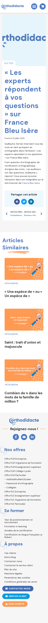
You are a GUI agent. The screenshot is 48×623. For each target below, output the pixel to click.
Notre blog (10, 557)
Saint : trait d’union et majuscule (23, 344)
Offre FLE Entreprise (15, 491)
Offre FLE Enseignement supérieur (22, 495)
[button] (34, 6)
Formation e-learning (15, 526)
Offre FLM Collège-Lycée (17, 471)
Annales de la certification (18, 530)
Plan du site (10, 569)
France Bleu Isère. (31, 183)
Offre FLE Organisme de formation (22, 499)
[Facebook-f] (16, 437)
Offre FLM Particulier (15, 475)
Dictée (9, 63)
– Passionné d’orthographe (18, 483)
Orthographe (11, 283)
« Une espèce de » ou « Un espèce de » (23, 293)
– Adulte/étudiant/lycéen (17, 479)
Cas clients (10, 553)
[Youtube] (24, 437)
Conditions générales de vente (20, 581)
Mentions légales (13, 573)
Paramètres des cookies (17, 577)
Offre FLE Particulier (14, 503)
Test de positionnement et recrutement (18, 521)
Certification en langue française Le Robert (23, 536)
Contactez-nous (13, 561)
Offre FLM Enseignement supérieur (22, 467)
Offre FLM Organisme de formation (23, 462)
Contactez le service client (18, 565)
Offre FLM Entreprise (15, 458)
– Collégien (10, 487)
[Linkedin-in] (32, 437)
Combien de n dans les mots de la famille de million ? (23, 397)
